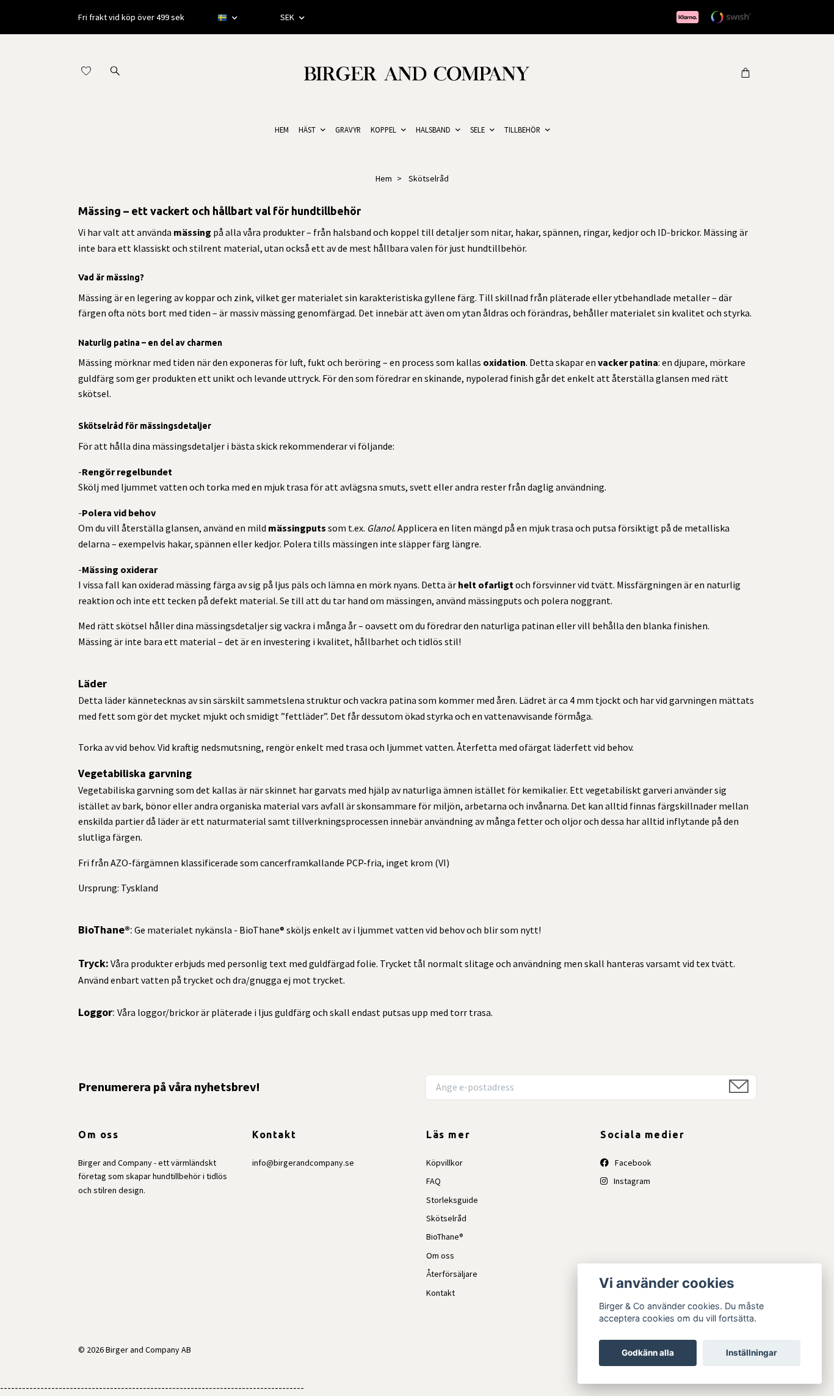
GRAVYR (348, 129)
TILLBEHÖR (522, 129)
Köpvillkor (444, 1162)
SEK (288, 17)
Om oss (440, 1255)
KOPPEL (383, 129)
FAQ (433, 1180)
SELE (477, 129)
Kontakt (440, 1292)
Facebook (632, 1162)
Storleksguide (452, 1199)
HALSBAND (433, 129)
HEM (282, 129)
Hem (383, 178)
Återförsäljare (451, 1273)
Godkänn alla (648, 1353)
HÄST (307, 129)
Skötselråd (446, 1218)
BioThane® (444, 1236)
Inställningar (751, 1353)
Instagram (631, 1180)
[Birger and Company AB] (416, 72)
